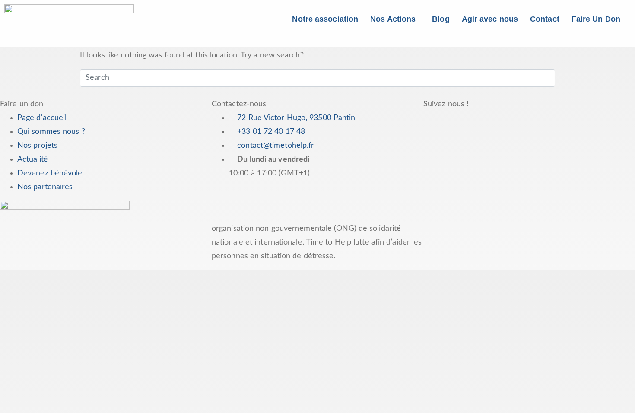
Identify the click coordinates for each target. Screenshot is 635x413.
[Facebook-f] (434, 122)
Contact (544, 19)
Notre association (325, 19)
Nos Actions (393, 19)
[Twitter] (458, 122)
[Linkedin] (529, 122)
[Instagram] (505, 122)
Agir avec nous (490, 19)
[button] (395, 19)
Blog (440, 19)
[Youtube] (481, 122)
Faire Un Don (596, 19)
